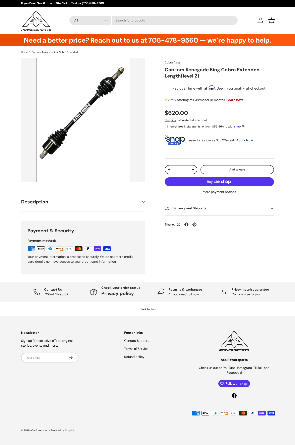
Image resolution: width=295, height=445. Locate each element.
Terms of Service (136, 349)
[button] (271, 20)
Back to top (148, 309)
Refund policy (134, 357)
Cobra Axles (172, 62)
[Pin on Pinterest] (194, 224)
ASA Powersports (40, 430)
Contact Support (136, 341)
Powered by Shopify (62, 430)
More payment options (219, 192)
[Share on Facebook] (186, 224)
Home (24, 52)
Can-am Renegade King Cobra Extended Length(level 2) (56, 52)
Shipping (170, 120)
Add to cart (237, 169)
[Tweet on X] (178, 224)
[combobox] (153, 20)
